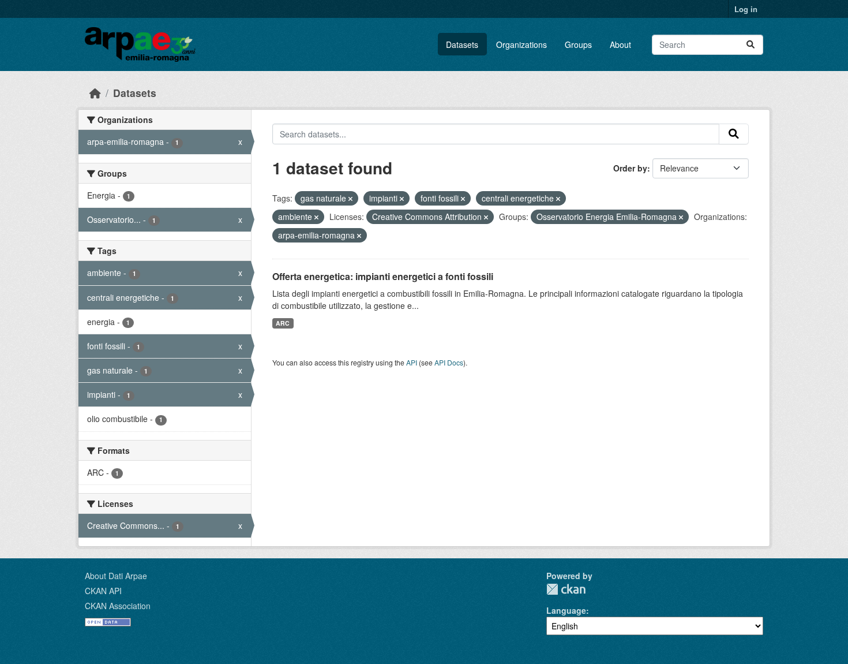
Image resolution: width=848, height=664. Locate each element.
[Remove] (350, 198)
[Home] (95, 92)
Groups (578, 44)
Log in (745, 8)
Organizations (521, 44)
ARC (283, 323)
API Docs (448, 362)
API (411, 362)
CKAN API (103, 590)
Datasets (462, 44)
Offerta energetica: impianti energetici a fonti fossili (382, 276)
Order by (630, 168)
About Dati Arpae (116, 575)
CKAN (566, 589)
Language (566, 610)
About (620, 44)
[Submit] (750, 45)
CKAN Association (118, 605)
